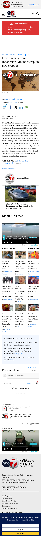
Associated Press (9, 99)
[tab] (8, 383)
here (11, 360)
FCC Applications (28, 480)
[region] (20, 396)
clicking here (18, 354)
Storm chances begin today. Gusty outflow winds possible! (19, 31)
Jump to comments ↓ (9, 169)
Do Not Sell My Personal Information (14, 483)
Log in (30, 367)
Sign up (35, 367)
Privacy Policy (19, 475)
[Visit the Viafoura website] (34, 424)
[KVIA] (13, 13)
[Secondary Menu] (5, 14)
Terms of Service (7, 475)
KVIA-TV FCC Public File (11, 480)
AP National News (22, 161)
